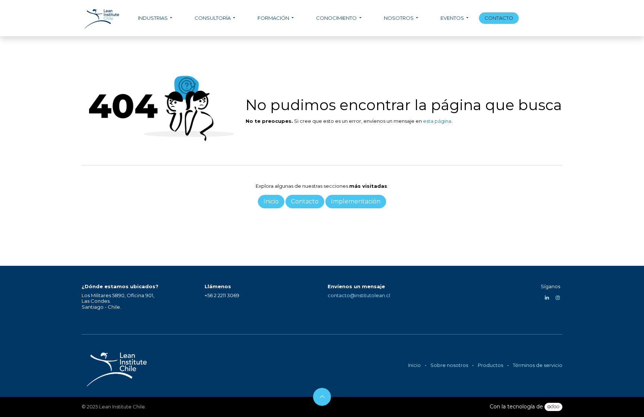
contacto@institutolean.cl (359, 295)
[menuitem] (155, 18)
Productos (490, 365)
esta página (437, 121)
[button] (322, 397)
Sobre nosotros (449, 365)
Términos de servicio (537, 365)
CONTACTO (498, 18)
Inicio (414, 365)
